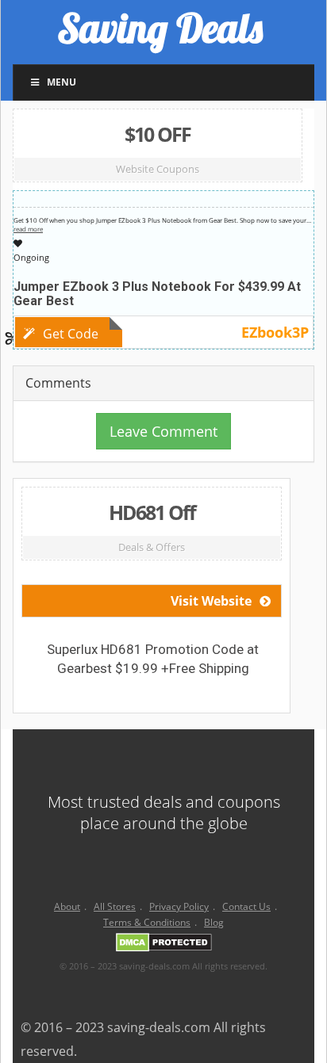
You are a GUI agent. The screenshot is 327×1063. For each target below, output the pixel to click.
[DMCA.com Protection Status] (164, 945)
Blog (214, 922)
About (67, 906)
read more (28, 228)
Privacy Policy (179, 906)
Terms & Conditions (146, 922)
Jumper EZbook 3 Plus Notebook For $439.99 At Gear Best (157, 293)
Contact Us (246, 906)
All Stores (115, 906)
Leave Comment (163, 431)
